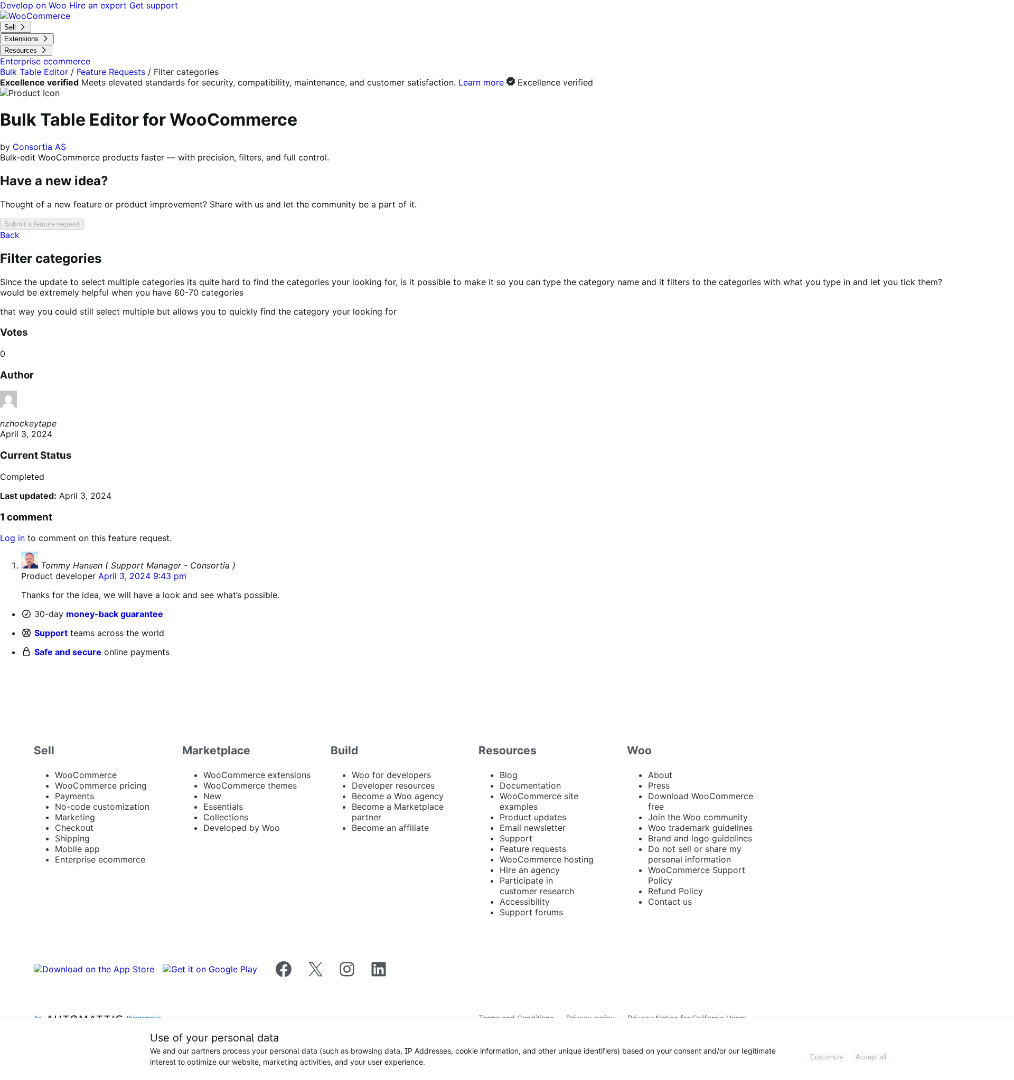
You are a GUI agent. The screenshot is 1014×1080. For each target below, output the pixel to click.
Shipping (72, 838)
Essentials (223, 806)
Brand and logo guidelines (700, 838)
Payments (74, 796)
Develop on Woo (34, 5)
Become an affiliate (390, 827)
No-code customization (102, 806)
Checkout (74, 827)
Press (659, 785)
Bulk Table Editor (34, 72)
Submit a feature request (42, 224)
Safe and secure (67, 652)
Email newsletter (533, 827)
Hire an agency (530, 870)
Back (10, 235)
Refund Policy (675, 891)
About (660, 775)
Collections (225, 817)
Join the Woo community (698, 817)
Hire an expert (99, 5)
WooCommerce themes (250, 785)
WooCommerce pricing (101, 785)
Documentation (530, 785)
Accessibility (525, 901)
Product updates (533, 817)
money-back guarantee (114, 614)
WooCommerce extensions (257, 775)
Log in (12, 538)
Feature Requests (111, 72)
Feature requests (533, 849)
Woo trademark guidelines (700, 827)
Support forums (531, 912)
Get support (153, 5)
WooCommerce (86, 775)
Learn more (481, 82)
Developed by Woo (241, 827)
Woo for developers (391, 775)
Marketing (75, 817)
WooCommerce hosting (547, 859)
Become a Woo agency (398, 796)
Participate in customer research (537, 885)
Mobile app (77, 849)
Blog (509, 775)
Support (51, 633)
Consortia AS (39, 146)
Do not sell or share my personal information (694, 854)
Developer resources (393, 785)
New (212, 796)
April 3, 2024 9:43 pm (142, 576)
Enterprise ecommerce (100, 859)
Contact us (670, 901)
